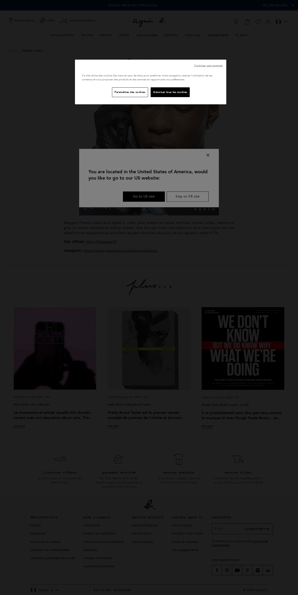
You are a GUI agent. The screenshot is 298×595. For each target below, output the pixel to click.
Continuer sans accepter (208, 65)
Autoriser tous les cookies (170, 92)
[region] (150, 82)
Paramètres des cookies (130, 92)
